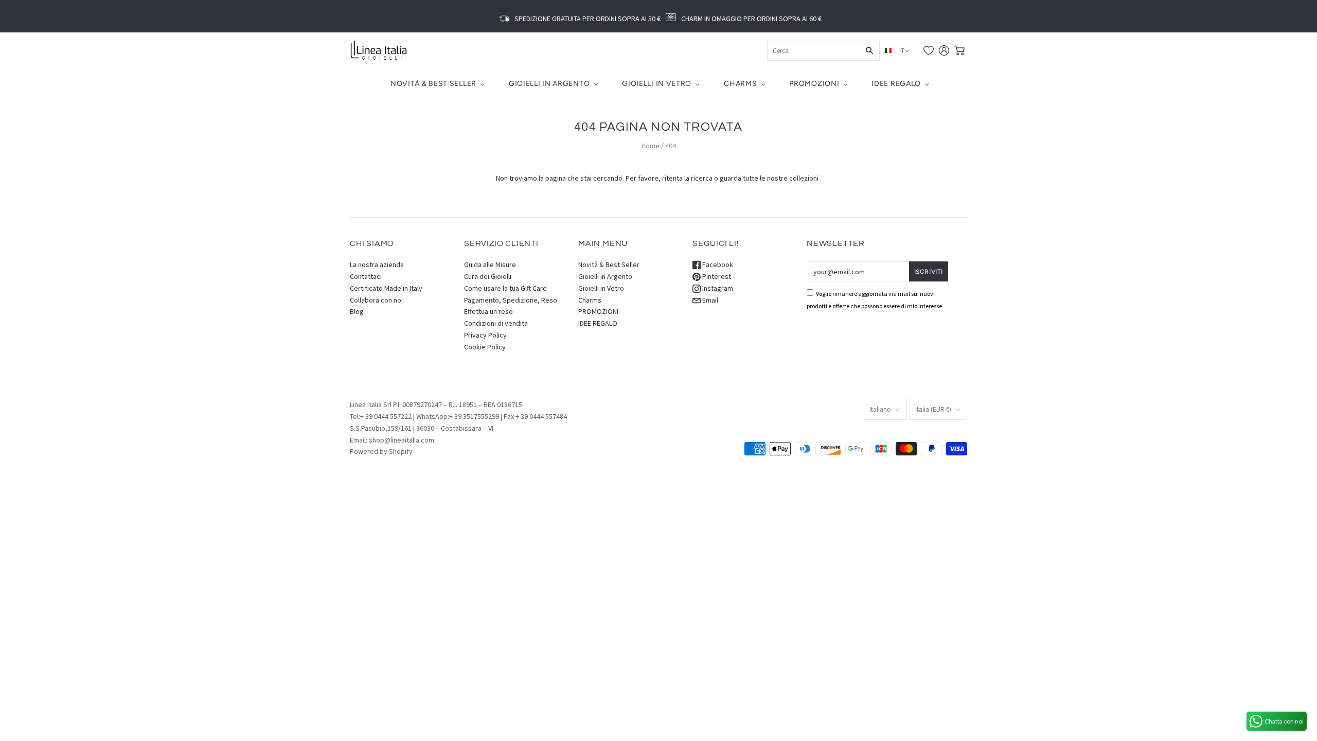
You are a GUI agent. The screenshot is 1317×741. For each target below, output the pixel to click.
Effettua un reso (488, 311)
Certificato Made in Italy (386, 288)
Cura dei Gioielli (487, 276)
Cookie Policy (485, 346)
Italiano (880, 409)
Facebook (717, 264)
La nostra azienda (377, 264)
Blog (357, 311)
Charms (740, 83)
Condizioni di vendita (496, 323)
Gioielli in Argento (549, 83)
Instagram (717, 288)
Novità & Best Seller (433, 83)
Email (709, 300)
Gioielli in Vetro (656, 83)
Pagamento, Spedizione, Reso (510, 300)
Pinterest (716, 276)
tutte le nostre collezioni (780, 178)
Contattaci (366, 276)
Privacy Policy (485, 335)
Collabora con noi (376, 300)
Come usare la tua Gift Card (505, 288)
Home (651, 145)
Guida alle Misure (490, 264)
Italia (933, 409)
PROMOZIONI (814, 83)
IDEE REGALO (896, 83)
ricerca (702, 178)
